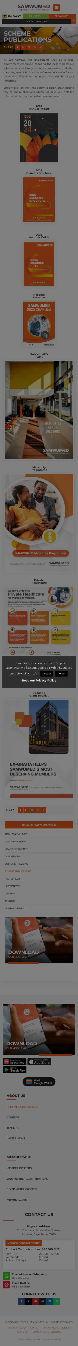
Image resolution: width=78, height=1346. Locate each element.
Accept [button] (47, 673)
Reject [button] (61, 673)
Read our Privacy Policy (39, 680)
